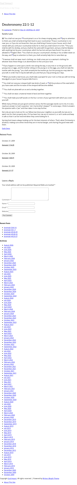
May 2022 (7, 355)
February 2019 (9, 439)
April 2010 (8, 461)
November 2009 (10, 472)
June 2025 (7, 276)
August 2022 (8, 349)
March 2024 (8, 309)
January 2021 (9, 391)
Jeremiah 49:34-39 (10, 232)
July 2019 (7, 428)
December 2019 (10, 419)
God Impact (6, 3)
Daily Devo (6, 128)
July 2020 (7, 404)
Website (5, 211)
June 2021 (7, 380)
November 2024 (10, 291)
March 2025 (8, 283)
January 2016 (9, 448)
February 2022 (9, 362)
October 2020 (9, 397)
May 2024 (7, 305)
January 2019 (9, 441)
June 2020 (7, 406)
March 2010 (8, 464)
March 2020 (8, 413)
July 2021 (7, 377)
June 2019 (7, 430)
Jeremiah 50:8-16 (10, 228)
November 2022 (10, 342)
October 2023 (9, 320)
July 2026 (7, 247)
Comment (6, 200)
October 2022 (9, 344)
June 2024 (7, 302)
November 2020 (10, 395)
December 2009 (10, 470)
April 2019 (8, 435)
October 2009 (9, 475)
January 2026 (9, 261)
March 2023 (8, 336)
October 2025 (9, 267)
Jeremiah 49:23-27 (10, 236)
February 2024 (9, 311)
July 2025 (7, 274)
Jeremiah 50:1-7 (10, 230)
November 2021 (10, 369)
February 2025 (9, 285)
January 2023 (9, 338)
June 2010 (7, 457)
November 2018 (10, 446)
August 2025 (8, 272)
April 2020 (8, 411)
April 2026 (8, 254)
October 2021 (9, 371)
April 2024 (8, 307)
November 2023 (10, 318)
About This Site (9, 14)
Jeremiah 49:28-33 (10, 234)
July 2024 (7, 300)
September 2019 (10, 424)
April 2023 (8, 333)
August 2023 (8, 325)
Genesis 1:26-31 (8, 158)
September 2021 (10, 373)
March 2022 (8, 360)
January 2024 (9, 313)
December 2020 (10, 393)
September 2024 (10, 296)
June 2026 (7, 249)
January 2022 (9, 364)
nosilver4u (7, 30)
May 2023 (7, 331)
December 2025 (10, 263)
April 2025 (8, 280)
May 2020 (7, 408)
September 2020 (10, 400)
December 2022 (10, 340)
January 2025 (9, 287)
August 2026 (8, 245)
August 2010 (8, 452)
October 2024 (9, 294)
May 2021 (7, 382)
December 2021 (10, 366)
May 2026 (7, 252)
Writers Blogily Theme (51, 478)
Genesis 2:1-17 (7, 170)
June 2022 (7, 353)
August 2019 (8, 426)
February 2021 (9, 388)
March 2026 (8, 256)
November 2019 (10, 422)
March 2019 (8, 437)
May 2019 (7, 433)
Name (5, 203)
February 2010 (9, 466)
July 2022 (7, 351)
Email (4, 207)
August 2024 (8, 298)
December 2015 (10, 450)
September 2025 (10, 269)
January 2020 (9, 417)
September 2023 (10, 322)
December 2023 (10, 316)
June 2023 (7, 329)
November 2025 (10, 265)
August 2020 (8, 402)
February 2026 (9, 258)
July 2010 (7, 455)
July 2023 (7, 327)
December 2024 (10, 289)
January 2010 (9, 468)
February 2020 (9, 415)
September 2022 (10, 347)
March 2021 (8, 386)
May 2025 (7, 278)
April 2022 (8, 358)
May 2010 (7, 459)
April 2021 (8, 384)
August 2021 (8, 375)
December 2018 (10, 444)
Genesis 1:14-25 (8, 145)
